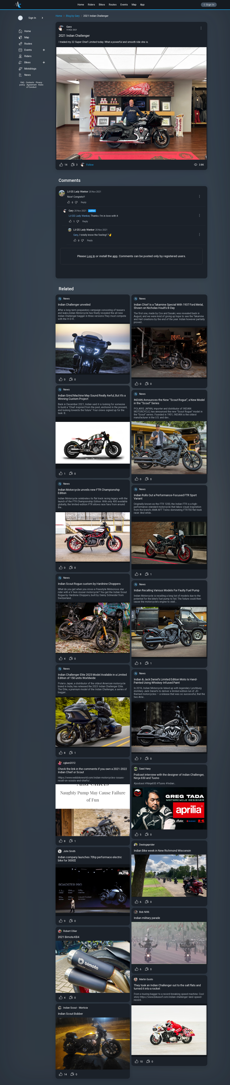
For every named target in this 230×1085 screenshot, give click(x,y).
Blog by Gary (73, 15)
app (115, 256)
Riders (91, 4)
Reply (83, 202)
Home (80, 4)
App (142, 4)
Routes (113, 4)
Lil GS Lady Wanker (77, 191)
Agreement (32, 85)
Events (124, 4)
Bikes (102, 4)
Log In (91, 256)
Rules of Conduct (34, 86)
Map (134, 4)
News (27, 74)
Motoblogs (30, 68)
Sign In (210, 4)
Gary (71, 210)
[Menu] (201, 28)
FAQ (22, 82)
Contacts (30, 82)
